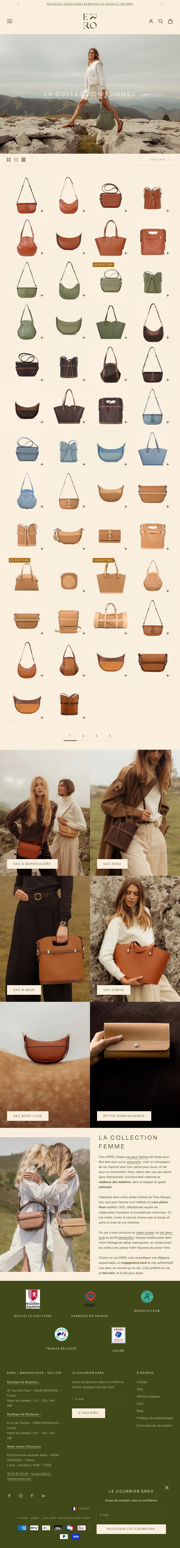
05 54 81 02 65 (17, 1474)
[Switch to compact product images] (23, 160)
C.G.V (140, 1404)
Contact (142, 1382)
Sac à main (24, 990)
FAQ (140, 1389)
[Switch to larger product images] (9, 160)
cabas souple (145, 1232)
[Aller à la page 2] (109, 736)
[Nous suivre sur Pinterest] (32, 1496)
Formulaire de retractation (154, 1425)
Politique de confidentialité (155, 1418)
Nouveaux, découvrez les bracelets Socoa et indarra (90, 3)
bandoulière (126, 1238)
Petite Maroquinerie (124, 1116)
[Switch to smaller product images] (16, 160)
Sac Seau (112, 864)
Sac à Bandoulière (32, 864)
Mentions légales (148, 1396)
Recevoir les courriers (131, 1529)
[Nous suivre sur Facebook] (9, 1496)
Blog (140, 1411)
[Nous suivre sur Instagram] (20, 1496)
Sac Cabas (113, 990)
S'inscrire (88, 1413)
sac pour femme (137, 1157)
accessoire (134, 1162)
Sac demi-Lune (27, 1116)
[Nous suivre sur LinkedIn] (43, 1496)
